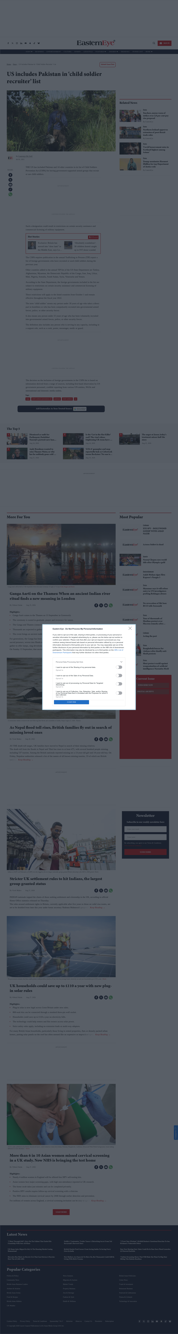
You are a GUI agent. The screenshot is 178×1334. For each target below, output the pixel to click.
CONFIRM (71, 702)
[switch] (119, 667)
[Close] (131, 629)
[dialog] (89, 667)
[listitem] (89, 662)
